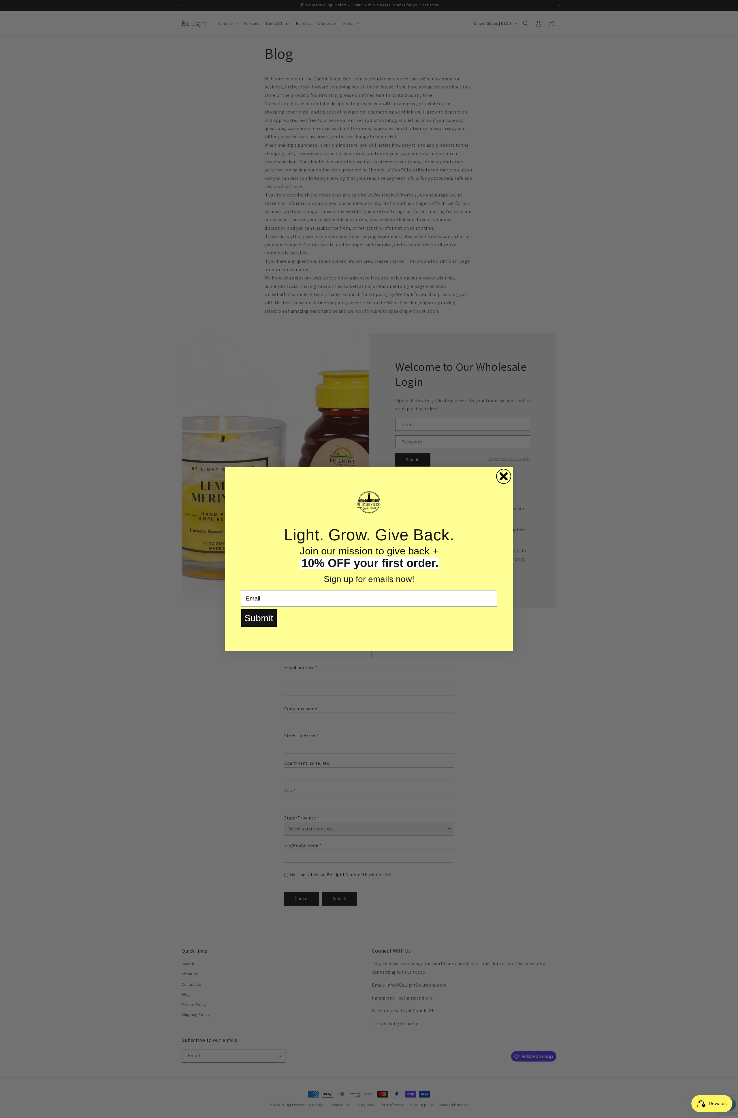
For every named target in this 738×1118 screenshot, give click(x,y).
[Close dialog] (503, 476)
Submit (258, 618)
